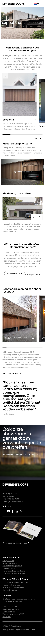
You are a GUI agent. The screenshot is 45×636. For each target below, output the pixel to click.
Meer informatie (14, 274)
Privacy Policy (8, 629)
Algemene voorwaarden (25, 629)
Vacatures (7, 617)
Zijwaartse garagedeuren (12, 566)
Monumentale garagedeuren (14, 571)
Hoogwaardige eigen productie (15, 582)
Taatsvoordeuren (9, 568)
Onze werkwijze (9, 612)
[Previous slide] (36, 138)
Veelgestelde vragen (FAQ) (13, 614)
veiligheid (20, 587)
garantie (13, 590)
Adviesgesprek (33, 274)
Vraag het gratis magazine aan (16, 542)
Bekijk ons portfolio (12, 373)
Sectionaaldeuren (10, 563)
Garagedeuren (8, 561)
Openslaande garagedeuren (14, 573)
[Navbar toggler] (41, 4)
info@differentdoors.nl (13, 501)
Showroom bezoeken (11, 609)
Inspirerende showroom (12, 585)
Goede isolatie (8, 587)
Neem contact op (10, 606)
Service (6, 590)
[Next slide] (40, 138)
